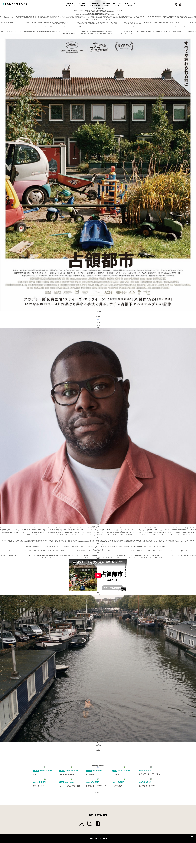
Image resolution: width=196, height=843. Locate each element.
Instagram (180, 4)
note (98, 318)
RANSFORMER (15, 4)
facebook (98, 316)
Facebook (184, 4)
